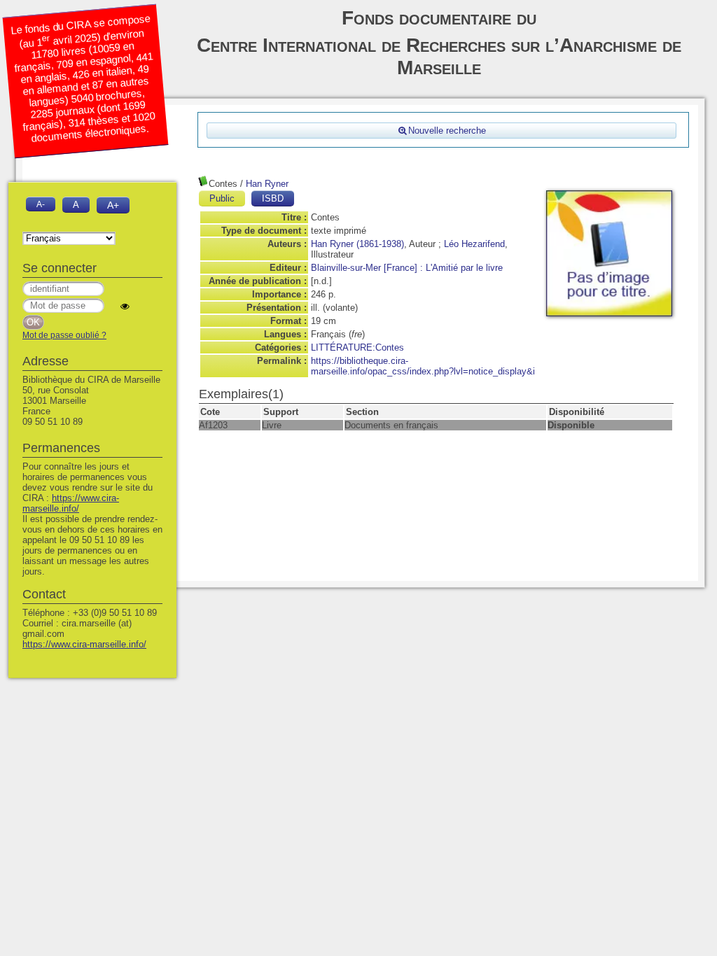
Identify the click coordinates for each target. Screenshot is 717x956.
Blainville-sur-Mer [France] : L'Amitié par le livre (407, 267)
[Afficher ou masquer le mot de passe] (125, 306)
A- (40, 204)
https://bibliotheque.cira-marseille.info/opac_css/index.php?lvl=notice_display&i (423, 366)
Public (222, 198)
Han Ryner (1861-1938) (357, 244)
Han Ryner (267, 183)
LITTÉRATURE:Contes (357, 347)
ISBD (273, 198)
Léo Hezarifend (474, 244)
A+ (113, 205)
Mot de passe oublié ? (64, 335)
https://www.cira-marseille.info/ (70, 503)
